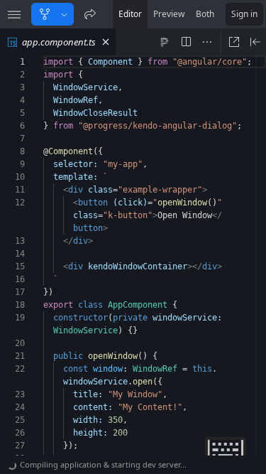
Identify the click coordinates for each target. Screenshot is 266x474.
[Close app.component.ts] (106, 42)
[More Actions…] (207, 42)
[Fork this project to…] (64, 14)
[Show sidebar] (14, 14)
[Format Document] (164, 42)
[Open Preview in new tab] (234, 42)
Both (205, 14)
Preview (168, 14)
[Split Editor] (185, 42)
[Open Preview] (255, 42)
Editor (130, 14)
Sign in (244, 14)
